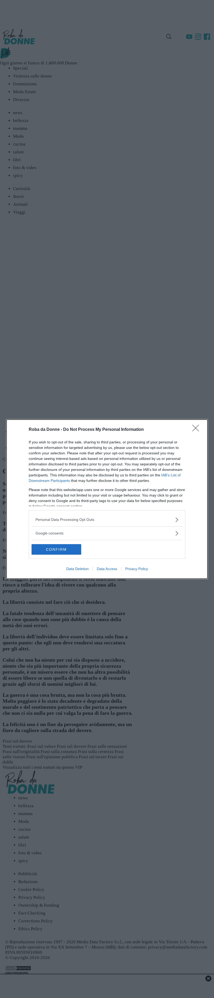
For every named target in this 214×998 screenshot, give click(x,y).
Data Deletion (77, 569)
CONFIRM (56, 549)
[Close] (197, 430)
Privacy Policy (136, 569)
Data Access (107, 569)
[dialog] (107, 499)
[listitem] (107, 519)
